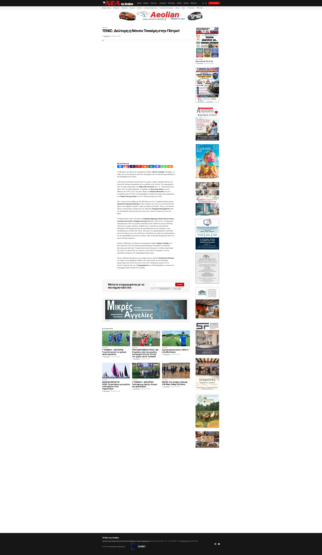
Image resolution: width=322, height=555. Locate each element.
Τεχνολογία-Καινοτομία (166, 8)
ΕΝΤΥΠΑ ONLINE (214, 3)
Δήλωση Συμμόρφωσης (143, 541)
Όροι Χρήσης (112, 541)
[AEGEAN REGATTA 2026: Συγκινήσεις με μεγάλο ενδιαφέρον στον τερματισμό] (116, 370)
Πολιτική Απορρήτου (164, 288)
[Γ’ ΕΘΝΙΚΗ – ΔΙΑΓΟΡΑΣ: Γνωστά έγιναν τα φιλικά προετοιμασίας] (116, 338)
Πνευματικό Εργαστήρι (150, 8)
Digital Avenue (121, 546)
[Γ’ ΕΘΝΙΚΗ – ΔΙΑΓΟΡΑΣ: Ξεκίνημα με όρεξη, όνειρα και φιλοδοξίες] (146, 370)
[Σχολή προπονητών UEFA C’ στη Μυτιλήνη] (176, 338)
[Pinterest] (139, 166)
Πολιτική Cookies (120, 541)
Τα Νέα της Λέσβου (110, 538)
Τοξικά (177, 8)
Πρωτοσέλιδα (199, 59)
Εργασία (132, 8)
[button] (203, 3)
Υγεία (183, 8)
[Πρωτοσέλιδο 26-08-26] (207, 42)
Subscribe (180, 284)
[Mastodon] (158, 166)
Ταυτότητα (105, 541)
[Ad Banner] (146, 309)
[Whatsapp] (164, 166)
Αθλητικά (105, 27)
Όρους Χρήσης (177, 288)
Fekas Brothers (113, 546)
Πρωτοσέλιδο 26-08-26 (204, 61)
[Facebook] (120, 166)
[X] (133, 166)
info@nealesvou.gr (185, 541)
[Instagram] (126, 166)
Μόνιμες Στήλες (106, 8)
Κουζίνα (139, 8)
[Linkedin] (151, 166)
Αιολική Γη (124, 8)
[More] (170, 166)
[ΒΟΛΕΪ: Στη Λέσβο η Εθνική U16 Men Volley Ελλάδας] (176, 370)
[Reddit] (145, 166)
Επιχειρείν (116, 8)
